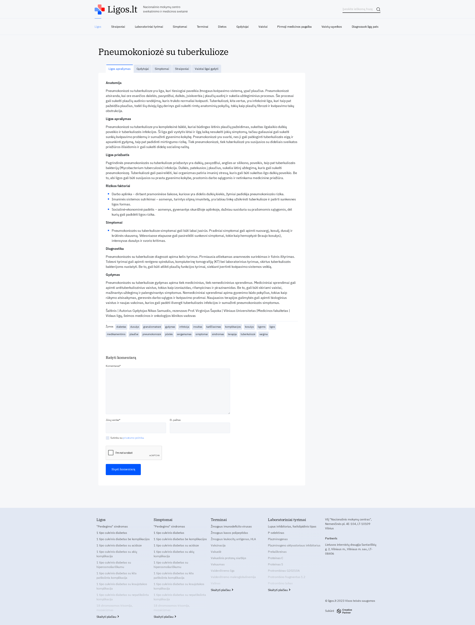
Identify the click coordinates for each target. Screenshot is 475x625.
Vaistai (263, 26)
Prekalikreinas (277, 551)
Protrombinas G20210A (284, 570)
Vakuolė (216, 551)
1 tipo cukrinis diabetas (111, 533)
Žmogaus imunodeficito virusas (231, 526)
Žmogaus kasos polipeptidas (229, 533)
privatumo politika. (133, 437)
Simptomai (180, 26)
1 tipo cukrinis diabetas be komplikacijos (123, 539)
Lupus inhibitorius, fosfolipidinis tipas (292, 526)
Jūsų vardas (112, 420)
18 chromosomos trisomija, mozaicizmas (114, 608)
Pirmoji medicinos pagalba (294, 26)
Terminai (202, 26)
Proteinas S (275, 564)
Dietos (222, 26)
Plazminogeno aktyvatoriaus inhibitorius (294, 545)
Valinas (215, 583)
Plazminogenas (278, 539)
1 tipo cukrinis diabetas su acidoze (119, 545)
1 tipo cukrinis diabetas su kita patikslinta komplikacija (116, 575)
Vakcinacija (218, 545)
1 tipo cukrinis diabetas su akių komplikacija (116, 554)
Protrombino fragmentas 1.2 (286, 577)
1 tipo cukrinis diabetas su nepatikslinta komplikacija (122, 597)
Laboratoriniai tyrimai (149, 26)
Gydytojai (242, 26)
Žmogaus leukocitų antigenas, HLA (233, 539)
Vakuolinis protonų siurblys (228, 558)
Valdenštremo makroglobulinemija (233, 577)
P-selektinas (276, 533)
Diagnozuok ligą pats (365, 26)
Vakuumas (218, 564)
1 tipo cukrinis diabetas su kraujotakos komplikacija (121, 586)
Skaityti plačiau (106, 616)
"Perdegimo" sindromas (112, 526)
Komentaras (112, 366)
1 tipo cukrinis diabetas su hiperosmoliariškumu (113, 565)
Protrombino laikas (280, 583)
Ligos (98, 26)
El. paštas (175, 420)
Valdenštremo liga (223, 570)
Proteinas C (275, 558)
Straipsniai (118, 26)
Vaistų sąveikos (332, 26)
